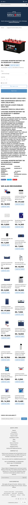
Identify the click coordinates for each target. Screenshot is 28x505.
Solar (24, 484)
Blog (14, 439)
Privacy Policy (14, 434)
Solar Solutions (7, 493)
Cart (26, 1)
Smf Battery (20, 493)
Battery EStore (14, 502)
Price (2, 71)
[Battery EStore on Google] (23, 499)
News (14, 441)
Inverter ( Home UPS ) (9, 491)
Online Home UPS (6, 485)
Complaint (14, 432)
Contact (19, 494)
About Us (13, 496)
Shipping (10, 67)
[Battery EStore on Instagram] (25, 499)
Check (24, 418)
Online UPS (14, 493)
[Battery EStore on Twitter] (16, 499)
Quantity (3, 77)
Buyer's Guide (14, 435)
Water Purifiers (5, 494)
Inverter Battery (19, 491)
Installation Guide (14, 437)
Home (2, 27)
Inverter (15, 484)
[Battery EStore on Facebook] (18, 499)
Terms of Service (14, 443)
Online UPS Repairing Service (14, 448)
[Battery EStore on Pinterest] (20, 499)
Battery (20, 484)
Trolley (23, 494)
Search (14, 430)
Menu (4, 1)
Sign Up (24, 477)
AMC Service (13, 494)
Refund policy (14, 444)
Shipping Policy (14, 446)
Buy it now (14, 90)
